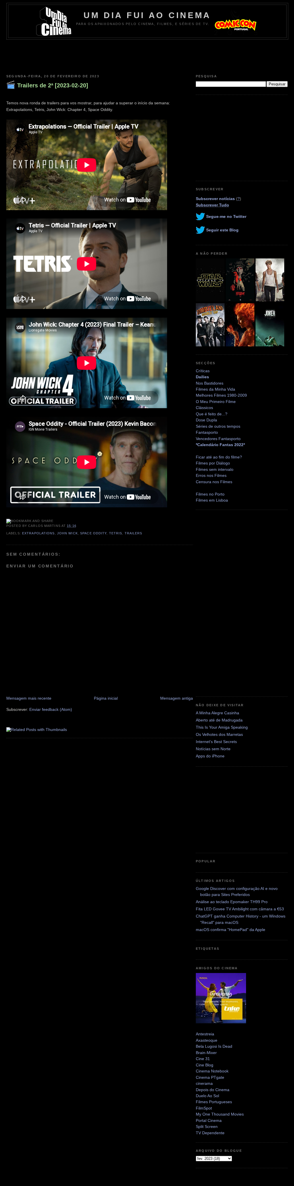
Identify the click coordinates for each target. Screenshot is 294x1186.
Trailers (133, 533)
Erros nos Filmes (211, 475)
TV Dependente (210, 1133)
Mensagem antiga (176, 698)
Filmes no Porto (210, 494)
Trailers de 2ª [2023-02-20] (52, 85)
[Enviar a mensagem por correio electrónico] (78, 525)
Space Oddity (93, 533)
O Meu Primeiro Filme (216, 401)
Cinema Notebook (212, 1071)
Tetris (115, 533)
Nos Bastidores (209, 383)
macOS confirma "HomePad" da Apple (230, 929)
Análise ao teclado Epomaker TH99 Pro (232, 901)
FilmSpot (204, 1108)
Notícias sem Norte (213, 748)
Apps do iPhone (210, 756)
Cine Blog (204, 1065)
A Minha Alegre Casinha (217, 713)
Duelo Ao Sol (207, 1095)
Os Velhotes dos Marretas (219, 734)
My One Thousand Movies (220, 1114)
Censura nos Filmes (214, 481)
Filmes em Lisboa (212, 500)
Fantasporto (207, 432)
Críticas (203, 371)
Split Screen (207, 1126)
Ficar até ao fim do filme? (219, 457)
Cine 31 (203, 1058)
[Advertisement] (147, 55)
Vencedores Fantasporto (218, 438)
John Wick (67, 533)
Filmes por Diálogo (213, 463)
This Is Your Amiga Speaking (222, 727)
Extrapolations (38, 533)
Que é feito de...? (211, 414)
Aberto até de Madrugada (219, 720)
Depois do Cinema (212, 1089)
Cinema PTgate (210, 1077)
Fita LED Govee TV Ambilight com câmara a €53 (240, 909)
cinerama (204, 1083)
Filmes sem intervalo (214, 469)
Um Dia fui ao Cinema (147, 15)
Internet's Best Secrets (216, 741)
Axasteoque (206, 1040)
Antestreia (205, 1034)
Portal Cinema (209, 1120)
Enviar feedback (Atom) (50, 709)
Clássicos (204, 407)
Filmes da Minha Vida (215, 389)
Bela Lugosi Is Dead (214, 1046)
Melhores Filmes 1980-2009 (221, 395)
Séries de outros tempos (218, 426)
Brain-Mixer (206, 1052)
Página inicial (106, 698)
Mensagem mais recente (28, 698)
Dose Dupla (206, 420)
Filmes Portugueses (214, 1101)
